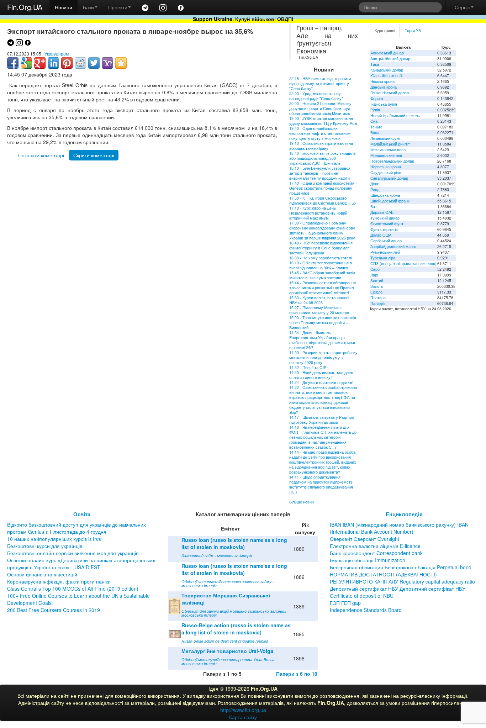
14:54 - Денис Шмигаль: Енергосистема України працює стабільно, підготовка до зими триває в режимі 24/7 (322, 340)
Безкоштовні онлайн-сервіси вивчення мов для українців (72, 552)
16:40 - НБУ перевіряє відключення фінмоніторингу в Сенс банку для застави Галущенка (321, 247)
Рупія (375, 109)
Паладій (377, 303)
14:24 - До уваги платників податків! (321, 382)
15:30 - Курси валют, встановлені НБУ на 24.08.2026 (319, 300)
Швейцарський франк (390, 201)
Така (374, 64)
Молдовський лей (386, 155)
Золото (376, 286)
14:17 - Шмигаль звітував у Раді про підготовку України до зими (321, 420)
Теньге (376, 127)
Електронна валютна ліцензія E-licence (375, 545)
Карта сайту (243, 717)
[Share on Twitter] (94, 63)
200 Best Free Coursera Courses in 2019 (53, 609)
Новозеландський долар (392, 161)
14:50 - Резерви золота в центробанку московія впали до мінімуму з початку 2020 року (323, 357)
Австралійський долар (390, 58)
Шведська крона (385, 195)
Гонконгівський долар (389, 92)
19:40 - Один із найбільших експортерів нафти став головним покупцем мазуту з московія (319, 133)
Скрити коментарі (93, 155)
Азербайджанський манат (393, 246)
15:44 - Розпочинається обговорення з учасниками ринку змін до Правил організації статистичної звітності (322, 287)
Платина (378, 297)
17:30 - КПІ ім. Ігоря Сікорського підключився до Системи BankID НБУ (322, 200)
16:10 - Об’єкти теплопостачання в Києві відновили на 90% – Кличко (320, 265)
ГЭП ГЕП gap (345, 602)
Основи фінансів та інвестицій (42, 574)
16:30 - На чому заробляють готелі (320, 257)
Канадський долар (386, 70)
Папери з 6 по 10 (296, 673)
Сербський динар (386, 240)
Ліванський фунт (385, 138)
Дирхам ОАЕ (381, 212)
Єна (373, 121)
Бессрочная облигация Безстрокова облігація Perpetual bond (400, 567)
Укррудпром (56, 54)
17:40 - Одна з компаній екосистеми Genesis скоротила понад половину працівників (321, 188)
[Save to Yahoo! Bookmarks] (107, 63)
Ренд (374, 189)
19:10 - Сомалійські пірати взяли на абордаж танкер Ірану (321, 146)
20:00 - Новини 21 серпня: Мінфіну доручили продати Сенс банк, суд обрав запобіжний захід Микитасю (320, 108)
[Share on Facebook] (13, 63)
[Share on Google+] (40, 63)
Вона (374, 132)
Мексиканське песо (388, 149)
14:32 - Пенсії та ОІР (307, 367)
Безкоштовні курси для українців (44, 545)
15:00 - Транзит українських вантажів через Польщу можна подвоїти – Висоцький (322, 322)
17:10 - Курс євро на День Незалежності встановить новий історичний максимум (318, 213)
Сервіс (462, 7)
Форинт (377, 98)
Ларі (374, 275)
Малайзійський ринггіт (390, 144)
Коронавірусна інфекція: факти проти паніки (59, 581)
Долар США (380, 235)
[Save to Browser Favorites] (121, 63)
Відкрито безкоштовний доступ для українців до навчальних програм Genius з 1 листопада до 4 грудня (76, 528)
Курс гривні (385, 30)
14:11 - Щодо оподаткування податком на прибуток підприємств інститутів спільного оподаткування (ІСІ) (321, 484)
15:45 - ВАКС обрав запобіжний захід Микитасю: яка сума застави (322, 275)
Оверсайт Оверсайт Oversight (364, 538)
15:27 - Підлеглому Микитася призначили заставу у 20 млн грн (319, 310)
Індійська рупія (383, 104)
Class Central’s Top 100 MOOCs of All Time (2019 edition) (72, 588)
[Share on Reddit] (80, 63)
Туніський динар (385, 218)
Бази (88, 7)
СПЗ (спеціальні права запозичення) (403, 263)
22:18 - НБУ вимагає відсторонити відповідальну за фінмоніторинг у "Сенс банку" (320, 83)
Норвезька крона (385, 166)
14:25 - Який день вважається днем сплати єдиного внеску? (321, 375)
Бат (373, 206)
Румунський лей (385, 252)
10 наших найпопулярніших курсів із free (54, 538)
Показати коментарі (41, 155)
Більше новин (301, 502)
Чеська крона (382, 81)
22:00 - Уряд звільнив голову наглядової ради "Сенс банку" (316, 96)
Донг (374, 183)
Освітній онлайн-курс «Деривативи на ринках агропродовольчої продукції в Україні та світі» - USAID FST (81, 563)
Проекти (117, 7)
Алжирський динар (387, 53)
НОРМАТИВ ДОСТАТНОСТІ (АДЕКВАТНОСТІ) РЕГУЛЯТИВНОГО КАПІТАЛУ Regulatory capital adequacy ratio (402, 578)
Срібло (376, 292)
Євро (375, 269)
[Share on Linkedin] (53, 63)
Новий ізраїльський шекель (395, 115)
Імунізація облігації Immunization (367, 560)
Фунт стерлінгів (384, 229)
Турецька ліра (382, 257)
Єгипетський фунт (386, 223)
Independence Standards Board (366, 609)
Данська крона (383, 87)
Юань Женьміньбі (386, 75)
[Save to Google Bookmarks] (26, 63)
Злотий (376, 280)
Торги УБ (413, 30)
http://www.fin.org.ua (243, 709)
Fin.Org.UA (24, 7)
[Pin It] (67, 63)
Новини (63, 7)
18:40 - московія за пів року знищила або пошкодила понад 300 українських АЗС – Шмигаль (322, 158)
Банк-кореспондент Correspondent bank (376, 552)
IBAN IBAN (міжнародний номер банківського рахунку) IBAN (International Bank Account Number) (399, 528)
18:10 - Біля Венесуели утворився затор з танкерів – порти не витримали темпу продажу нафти (319, 173)
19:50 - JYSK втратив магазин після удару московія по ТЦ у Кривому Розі (323, 121)
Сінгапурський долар (389, 178)
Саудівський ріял (385, 172)
